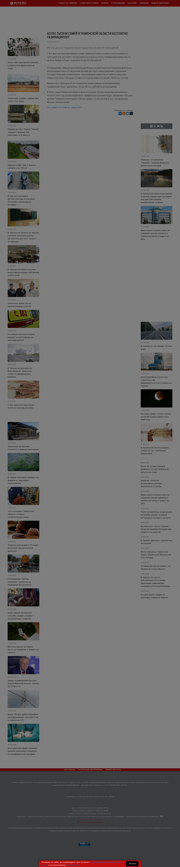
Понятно (132, 864)
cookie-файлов (72, 865)
